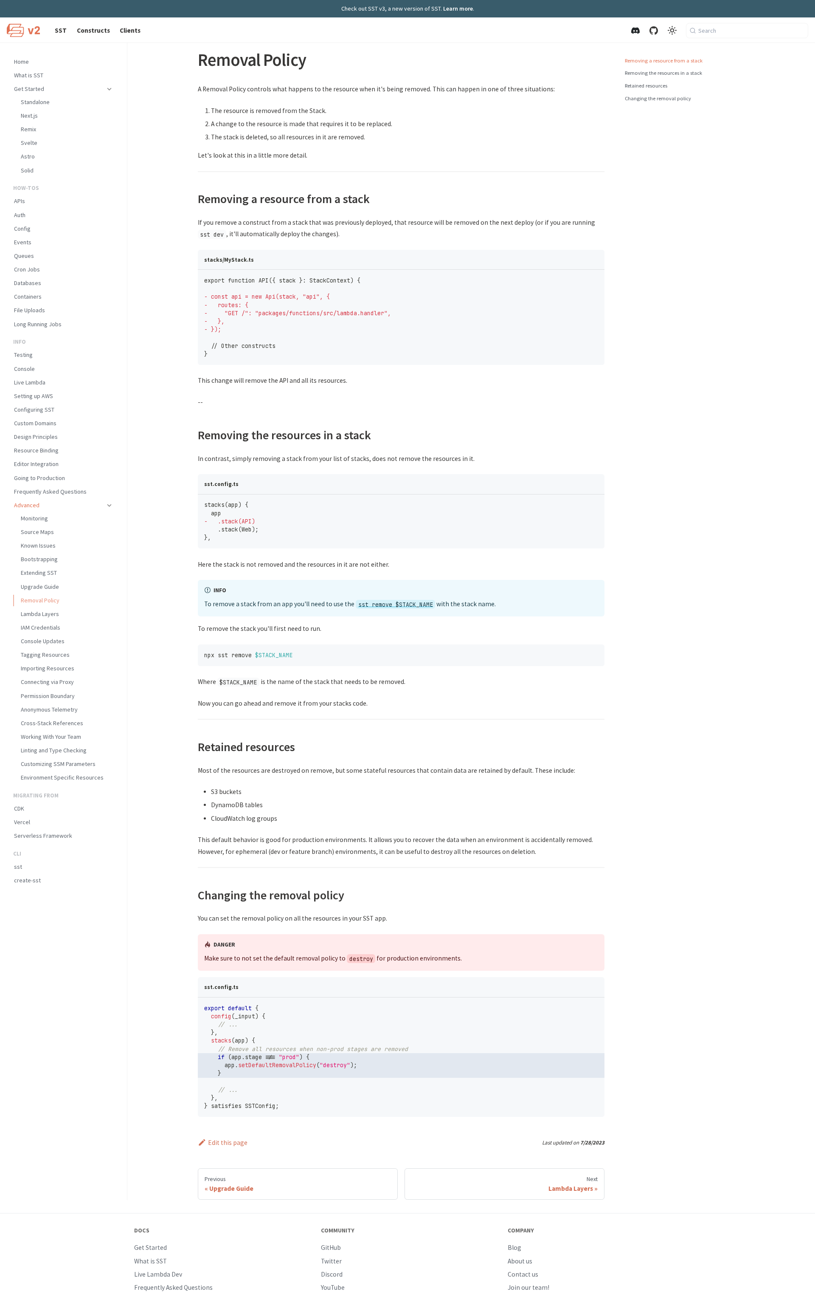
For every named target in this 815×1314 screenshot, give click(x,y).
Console (24, 369)
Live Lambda (29, 382)
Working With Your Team (51, 736)
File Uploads (29, 310)
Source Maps (37, 532)
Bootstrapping (39, 559)
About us (520, 1261)
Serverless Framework (43, 835)
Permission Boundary (48, 696)
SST (61, 30)
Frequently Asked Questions (50, 491)
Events (22, 242)
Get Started (29, 89)
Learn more (458, 8)
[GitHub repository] (653, 31)
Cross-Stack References (52, 723)
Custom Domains (35, 423)
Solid (27, 170)
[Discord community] (635, 31)
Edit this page (227, 1143)
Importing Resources (47, 668)
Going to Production (39, 478)
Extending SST (39, 572)
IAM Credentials (40, 627)
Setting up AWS (33, 396)
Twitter (331, 1261)
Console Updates (43, 641)
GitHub (331, 1247)
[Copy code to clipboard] (594, 280)
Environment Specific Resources (62, 777)
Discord (332, 1274)
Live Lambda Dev (158, 1274)
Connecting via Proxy (47, 682)
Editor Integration (36, 464)
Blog (514, 1247)
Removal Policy (40, 600)
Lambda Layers (40, 614)
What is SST (28, 75)
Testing (23, 355)
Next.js (29, 115)
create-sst (27, 880)
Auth (19, 215)
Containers (28, 296)
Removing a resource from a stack (664, 60)
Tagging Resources (45, 654)
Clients (130, 30)
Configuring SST (34, 409)
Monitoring (34, 518)
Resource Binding (36, 450)
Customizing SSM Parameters (58, 764)
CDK (19, 808)
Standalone (35, 102)
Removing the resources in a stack (663, 73)
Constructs (93, 30)
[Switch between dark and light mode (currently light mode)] (672, 30)
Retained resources (646, 85)
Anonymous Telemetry (49, 709)
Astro (28, 156)
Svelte (29, 143)
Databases (27, 283)
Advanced (26, 505)
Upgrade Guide (40, 587)
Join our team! (528, 1287)
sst (18, 866)
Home (21, 61)
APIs (19, 201)
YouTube (333, 1287)
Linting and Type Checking (54, 750)
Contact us (523, 1274)
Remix (28, 129)
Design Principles (36, 437)
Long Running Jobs (38, 324)
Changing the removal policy (658, 98)
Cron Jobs (27, 269)
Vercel (22, 822)
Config (22, 228)
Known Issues (38, 545)
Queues (24, 256)
